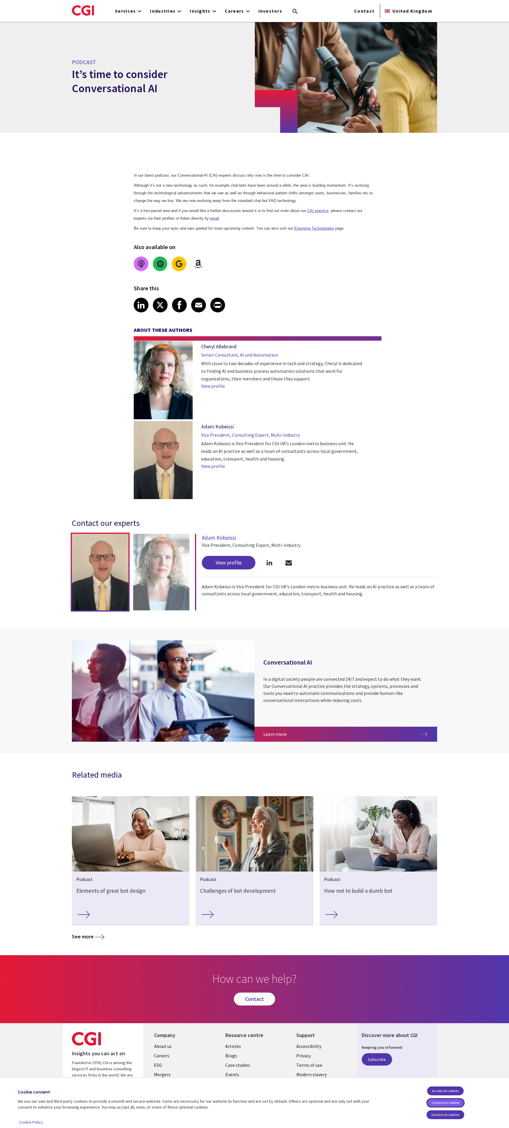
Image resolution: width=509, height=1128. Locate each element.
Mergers (162, 1074)
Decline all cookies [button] (445, 1114)
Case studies (237, 1065)
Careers (161, 1056)
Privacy (303, 1056)
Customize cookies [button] (446, 1102)
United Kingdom (412, 11)
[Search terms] (295, 11)
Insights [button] (200, 11)
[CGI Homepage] (83, 10)
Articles (233, 1046)
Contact (364, 11)
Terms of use (309, 1065)
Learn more (292, 734)
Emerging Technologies (314, 228)
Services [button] (125, 11)
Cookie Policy (31, 1122)
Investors (270, 11)
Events (232, 1074)
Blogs (231, 1056)
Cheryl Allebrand (219, 346)
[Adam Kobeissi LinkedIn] (269, 563)
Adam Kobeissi (217, 426)
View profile (213, 386)
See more (83, 936)
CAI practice (317, 210)
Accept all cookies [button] (445, 1091)
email (214, 218)
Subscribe (377, 1059)
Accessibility (308, 1046)
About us (163, 1046)
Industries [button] (163, 11)
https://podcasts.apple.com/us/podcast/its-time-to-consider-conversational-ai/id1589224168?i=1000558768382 (141, 263)
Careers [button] (234, 11)
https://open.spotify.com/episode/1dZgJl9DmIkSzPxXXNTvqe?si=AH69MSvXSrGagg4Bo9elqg (160, 263)
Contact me (288, 563)
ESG (158, 1065)
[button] (100, 572)
